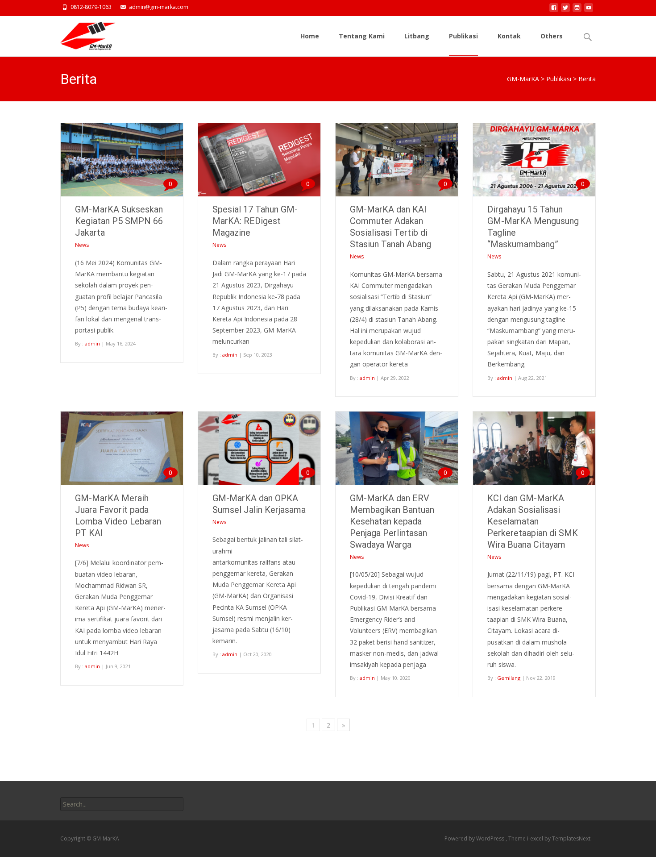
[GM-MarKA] (81, 34)
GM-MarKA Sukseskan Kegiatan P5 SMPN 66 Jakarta (119, 221)
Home (309, 36)
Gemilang (508, 677)
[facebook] (553, 10)
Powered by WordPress (475, 838)
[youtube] (588, 10)
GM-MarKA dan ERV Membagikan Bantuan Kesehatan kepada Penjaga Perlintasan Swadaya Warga (392, 521)
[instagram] (577, 10)
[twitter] (565, 10)
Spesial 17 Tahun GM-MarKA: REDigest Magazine (255, 221)
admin (92, 343)
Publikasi (463, 36)
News (82, 245)
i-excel (535, 838)
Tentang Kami (362, 36)
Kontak (509, 36)
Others (551, 36)
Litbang (416, 36)
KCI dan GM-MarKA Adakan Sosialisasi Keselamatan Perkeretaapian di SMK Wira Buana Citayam (532, 521)
